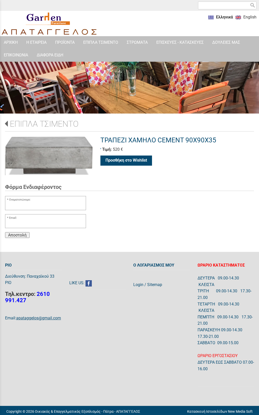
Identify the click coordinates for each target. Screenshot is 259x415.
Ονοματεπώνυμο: (20, 199)
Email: (13, 218)
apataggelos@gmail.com (38, 318)
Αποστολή (17, 235)
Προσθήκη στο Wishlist (126, 160)
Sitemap (154, 284)
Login (138, 284)
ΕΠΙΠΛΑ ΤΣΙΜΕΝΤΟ (44, 124)
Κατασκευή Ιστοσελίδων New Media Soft (220, 411)
